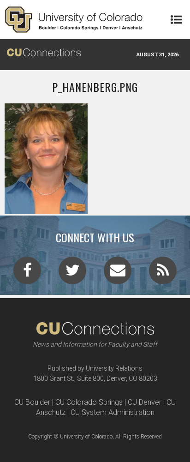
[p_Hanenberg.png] (95, 210)
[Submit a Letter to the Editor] (117, 273)
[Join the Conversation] (27, 273)
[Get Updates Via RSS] (163, 273)
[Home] (74, 20)
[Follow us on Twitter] (72, 273)
